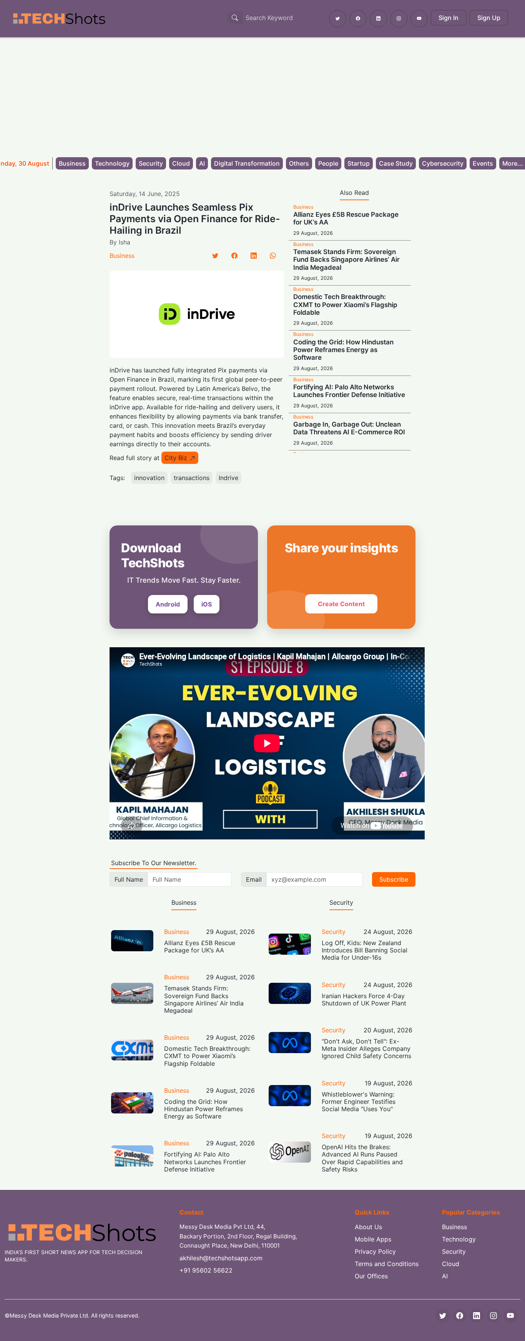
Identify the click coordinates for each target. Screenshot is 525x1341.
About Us (368, 1227)
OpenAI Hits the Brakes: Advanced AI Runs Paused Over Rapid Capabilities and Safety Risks (362, 1158)
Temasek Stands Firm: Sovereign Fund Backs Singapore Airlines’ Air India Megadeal (346, 259)
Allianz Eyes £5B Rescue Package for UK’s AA (199, 946)
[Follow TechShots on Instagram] (398, 18)
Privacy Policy (375, 1251)
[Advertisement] (262, 95)
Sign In (449, 18)
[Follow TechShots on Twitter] (337, 18)
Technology (112, 163)
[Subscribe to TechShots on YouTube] (419, 18)
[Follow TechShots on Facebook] (358, 18)
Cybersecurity (443, 163)
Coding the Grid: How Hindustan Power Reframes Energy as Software (343, 350)
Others (299, 163)
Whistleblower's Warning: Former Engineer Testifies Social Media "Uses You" (358, 1101)
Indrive (228, 478)
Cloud (181, 163)
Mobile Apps (373, 1239)
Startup (358, 163)
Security (151, 163)
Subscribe (393, 879)
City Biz (175, 458)
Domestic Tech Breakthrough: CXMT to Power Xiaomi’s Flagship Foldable (345, 304)
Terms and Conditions (387, 1264)
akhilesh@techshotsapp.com (220, 1258)
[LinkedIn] (254, 255)
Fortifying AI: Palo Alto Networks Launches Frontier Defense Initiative (349, 391)
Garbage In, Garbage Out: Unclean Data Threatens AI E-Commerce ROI (349, 428)
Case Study (396, 163)
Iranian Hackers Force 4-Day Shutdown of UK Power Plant (364, 999)
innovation (149, 478)
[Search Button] (235, 17)
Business (72, 163)
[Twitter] (215, 255)
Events (483, 163)
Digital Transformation (247, 163)
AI (202, 163)
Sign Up (488, 18)
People (328, 163)
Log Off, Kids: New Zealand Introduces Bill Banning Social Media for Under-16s (364, 950)
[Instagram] (493, 1316)
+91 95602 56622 (206, 1270)
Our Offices (371, 1276)
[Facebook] (234, 255)
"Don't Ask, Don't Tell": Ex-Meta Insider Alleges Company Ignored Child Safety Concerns (366, 1048)
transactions (191, 478)
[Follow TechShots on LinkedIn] (378, 18)
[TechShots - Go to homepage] (59, 19)
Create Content (341, 604)
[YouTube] (510, 1316)
